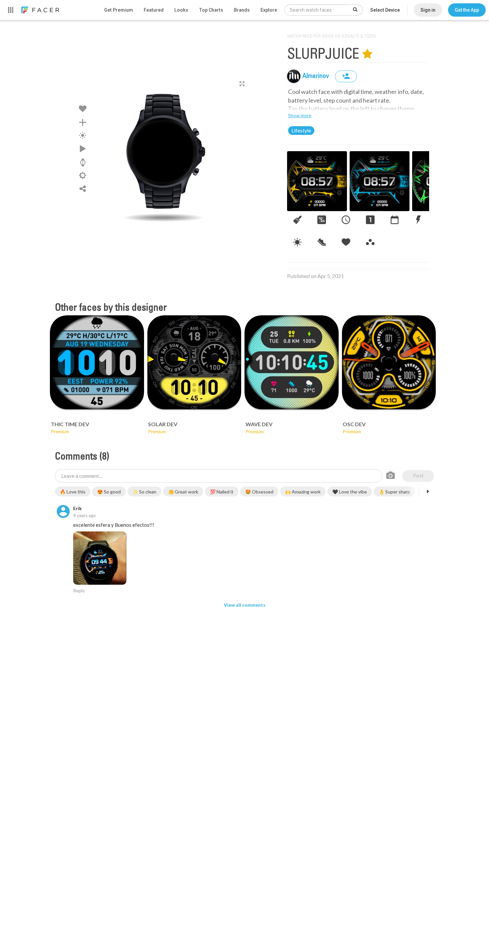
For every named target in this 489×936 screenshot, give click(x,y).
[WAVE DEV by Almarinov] (291, 362)
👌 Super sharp (394, 491)
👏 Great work (183, 491)
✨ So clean (144, 491)
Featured (154, 10)
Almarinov (316, 76)
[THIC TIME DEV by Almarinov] (97, 362)
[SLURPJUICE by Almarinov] (163, 151)
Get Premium (118, 10)
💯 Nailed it (222, 491)
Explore (268, 10)
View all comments (244, 605)
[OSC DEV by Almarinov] (389, 362)
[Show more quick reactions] (428, 491)
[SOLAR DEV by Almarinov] (194, 362)
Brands (242, 10)
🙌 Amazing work (303, 491)
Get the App (467, 10)
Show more (299, 115)
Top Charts (211, 10)
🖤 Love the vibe (349, 491)
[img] (293, 76)
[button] (467, 10)
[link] (40, 10)
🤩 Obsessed (259, 491)
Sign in (427, 10)
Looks (181, 10)
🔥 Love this (72, 491)
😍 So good (109, 491)
